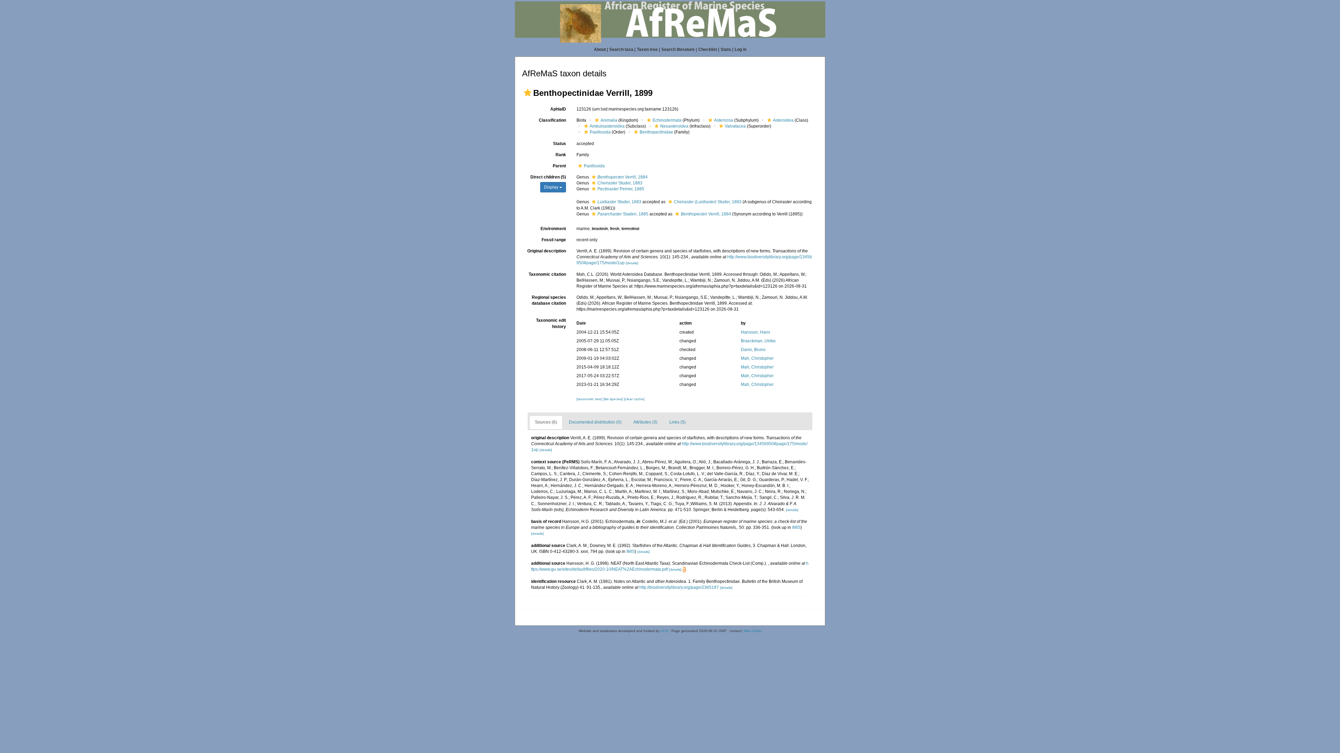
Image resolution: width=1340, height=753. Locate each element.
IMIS (796, 527)
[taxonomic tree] (589, 399)
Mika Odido (753, 631)
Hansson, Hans (755, 332)
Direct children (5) (548, 177)
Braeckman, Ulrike (758, 341)
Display (551, 187)
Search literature (678, 49)
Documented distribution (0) (595, 422)
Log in (740, 49)
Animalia (609, 120)
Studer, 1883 (619, 183)
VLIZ (664, 631)
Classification (552, 120)
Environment (553, 228)
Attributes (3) (645, 422)
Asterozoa (723, 120)
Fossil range (554, 239)
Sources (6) (546, 422)
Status (559, 143)
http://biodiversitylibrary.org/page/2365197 (679, 587)
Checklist (707, 49)
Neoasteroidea (674, 126)
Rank (561, 154)
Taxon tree (647, 49)
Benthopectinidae (656, 132)
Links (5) (677, 422)
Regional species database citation (549, 300)
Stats (726, 49)
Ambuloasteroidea (607, 126)
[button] (527, 93)
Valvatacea (735, 126)
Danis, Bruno (753, 349)
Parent (559, 165)
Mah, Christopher (757, 358)
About (600, 49)
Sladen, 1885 (622, 214)
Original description (546, 251)
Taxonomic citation (547, 274)
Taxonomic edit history (551, 323)
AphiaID (558, 109)
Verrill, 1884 (622, 177)
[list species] (613, 399)
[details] (632, 263)
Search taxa (621, 49)
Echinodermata (667, 120)
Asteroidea (783, 120)
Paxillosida (600, 132)
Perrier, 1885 (620, 189)
